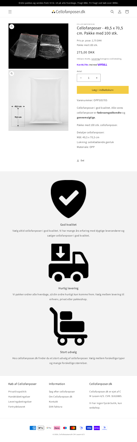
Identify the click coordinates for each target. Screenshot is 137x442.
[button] (10, 11)
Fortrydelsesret (16, 406)
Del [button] (82, 160)
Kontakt (53, 401)
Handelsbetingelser (19, 396)
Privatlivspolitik (17, 392)
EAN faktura (55, 406)
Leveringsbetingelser (20, 401)
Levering (96, 58)
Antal (79, 71)
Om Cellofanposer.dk (60, 396)
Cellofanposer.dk (66, 434)
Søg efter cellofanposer (62, 392)
